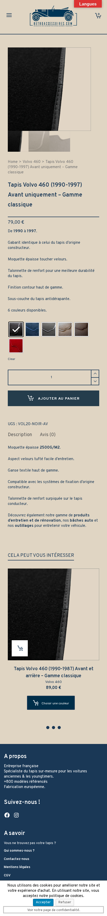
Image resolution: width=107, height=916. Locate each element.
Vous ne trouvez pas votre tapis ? (30, 843)
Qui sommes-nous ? (19, 851)
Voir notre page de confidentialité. (53, 910)
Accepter (43, 902)
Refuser (64, 902)
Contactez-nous (16, 859)
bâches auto (81, 520)
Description (20, 435)
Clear (11, 359)
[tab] (20, 435)
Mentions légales (17, 867)
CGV (7, 876)
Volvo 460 (32, 162)
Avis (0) (48, 435)
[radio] (16, 329)
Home (13, 162)
